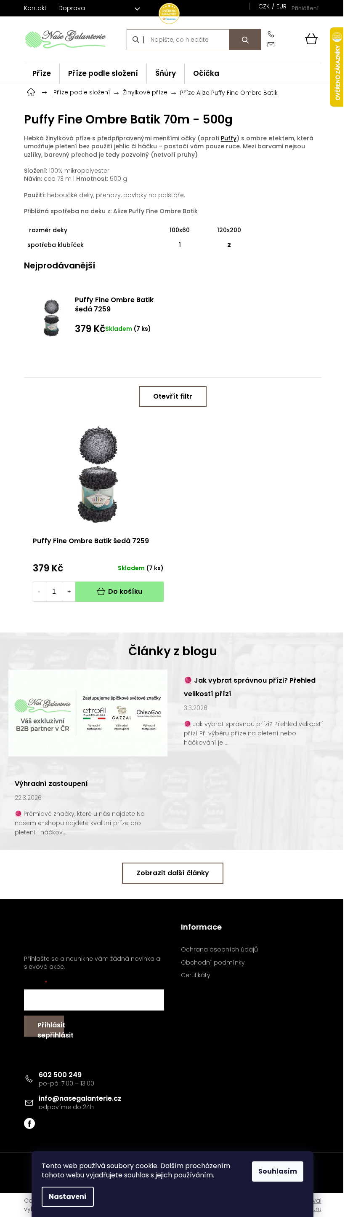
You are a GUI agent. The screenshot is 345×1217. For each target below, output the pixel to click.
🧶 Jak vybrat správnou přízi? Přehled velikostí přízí (250, 687)
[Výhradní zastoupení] (87, 712)
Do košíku (125, 591)
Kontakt (35, 8)
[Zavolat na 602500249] (273, 34)
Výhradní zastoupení (51, 783)
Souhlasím (277, 1171)
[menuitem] (41, 73)
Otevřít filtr (172, 396)
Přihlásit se (50, 1028)
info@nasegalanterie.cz (80, 1098)
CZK (264, 6)
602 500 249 (60, 1075)
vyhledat (245, 39)
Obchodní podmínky (213, 963)
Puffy (228, 138)
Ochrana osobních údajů (219, 950)
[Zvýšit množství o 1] (69, 591)
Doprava (71, 8)
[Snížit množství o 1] (39, 591)
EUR (281, 6)
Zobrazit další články (172, 873)
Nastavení (68, 1196)
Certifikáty (195, 975)
